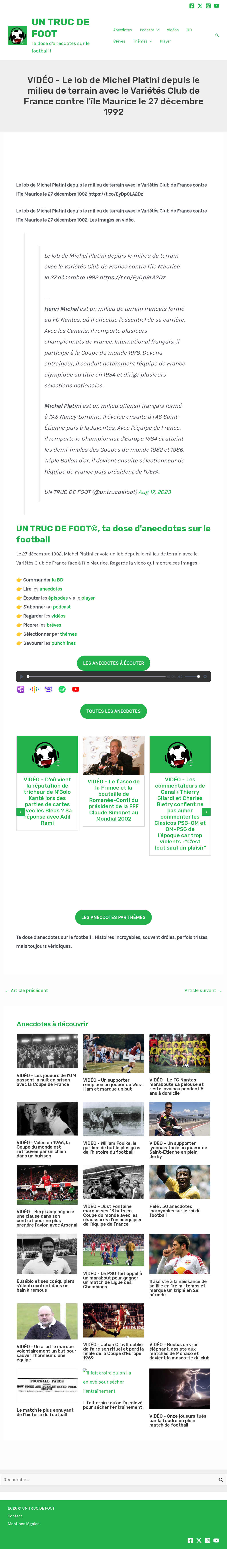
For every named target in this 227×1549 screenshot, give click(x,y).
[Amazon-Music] (50, 689)
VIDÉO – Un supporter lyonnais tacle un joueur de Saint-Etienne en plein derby (178, 1150)
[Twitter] (200, 6)
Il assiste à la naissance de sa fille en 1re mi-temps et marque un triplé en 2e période (178, 1288)
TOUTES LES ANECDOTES (113, 711)
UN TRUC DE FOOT (38, 1508)
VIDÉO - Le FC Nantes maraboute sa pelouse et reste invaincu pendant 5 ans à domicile (176, 1086)
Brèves (119, 41)
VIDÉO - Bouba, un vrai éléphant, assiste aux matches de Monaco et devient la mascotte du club (179, 1351)
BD (189, 29)
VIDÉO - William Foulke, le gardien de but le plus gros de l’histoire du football (111, 1148)
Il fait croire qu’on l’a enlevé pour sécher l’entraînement (113, 1405)
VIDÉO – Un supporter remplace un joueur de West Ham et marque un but (113, 1084)
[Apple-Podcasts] (23, 689)
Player (165, 41)
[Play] (21, 676)
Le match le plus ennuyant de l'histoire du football (45, 1412)
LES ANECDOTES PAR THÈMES (113, 917)
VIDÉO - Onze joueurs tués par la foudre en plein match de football (177, 1420)
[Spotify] (64, 689)
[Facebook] (192, 6)
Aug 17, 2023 (154, 492)
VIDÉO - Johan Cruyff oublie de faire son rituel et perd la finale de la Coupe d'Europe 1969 (113, 1351)
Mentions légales (23, 1523)
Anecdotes (122, 29)
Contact (15, 1516)
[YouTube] (216, 6)
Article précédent (26, 990)
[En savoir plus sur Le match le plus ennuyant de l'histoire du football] (47, 1385)
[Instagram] (208, 6)
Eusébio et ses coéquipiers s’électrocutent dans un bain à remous (45, 1286)
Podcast (147, 29)
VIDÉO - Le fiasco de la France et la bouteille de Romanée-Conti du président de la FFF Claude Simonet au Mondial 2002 (114, 800)
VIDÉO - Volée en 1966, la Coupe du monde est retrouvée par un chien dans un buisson (43, 1149)
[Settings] (205, 676)
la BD (57, 580)
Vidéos (173, 29)
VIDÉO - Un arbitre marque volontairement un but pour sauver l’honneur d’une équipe (46, 1353)
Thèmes (140, 41)
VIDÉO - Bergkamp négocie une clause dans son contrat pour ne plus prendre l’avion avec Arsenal (47, 1218)
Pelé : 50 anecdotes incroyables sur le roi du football (175, 1211)
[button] (156, 30)
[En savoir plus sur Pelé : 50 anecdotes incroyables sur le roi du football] (179, 1182)
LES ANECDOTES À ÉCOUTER (113, 663)
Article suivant (203, 990)
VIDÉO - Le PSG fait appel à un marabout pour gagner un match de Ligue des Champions (112, 1280)
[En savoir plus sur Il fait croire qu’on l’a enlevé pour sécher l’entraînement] (113, 1382)
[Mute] (180, 676)
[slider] (96, 676)
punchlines (63, 643)
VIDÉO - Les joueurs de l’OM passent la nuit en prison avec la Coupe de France (46, 1080)
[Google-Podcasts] (37, 689)
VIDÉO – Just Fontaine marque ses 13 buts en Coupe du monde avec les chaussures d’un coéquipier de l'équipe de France (112, 1215)
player (88, 598)
